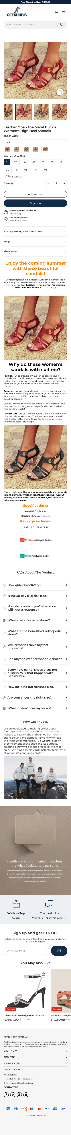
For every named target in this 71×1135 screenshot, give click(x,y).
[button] (63, 11)
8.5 (7, 169)
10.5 (46, 169)
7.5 (52, 162)
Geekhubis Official (38, 1115)
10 (35, 169)
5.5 (15, 162)
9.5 (25, 169)
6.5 (34, 162)
